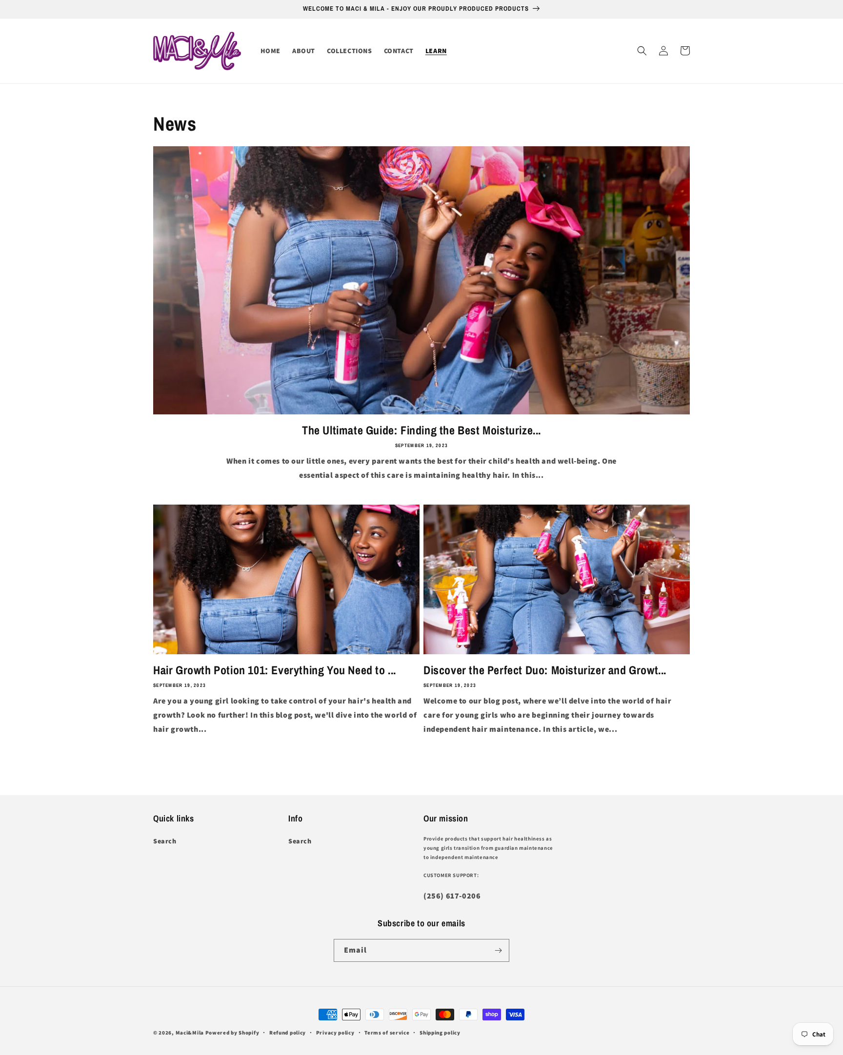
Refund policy (287, 1032)
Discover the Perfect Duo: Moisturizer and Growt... (544, 670)
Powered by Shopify (232, 1032)
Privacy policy (335, 1032)
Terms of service (386, 1032)
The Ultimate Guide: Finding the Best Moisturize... (421, 430)
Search (165, 841)
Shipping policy (440, 1032)
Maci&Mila (190, 1032)
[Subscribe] (498, 950)
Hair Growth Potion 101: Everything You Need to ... (274, 670)
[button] (642, 50)
